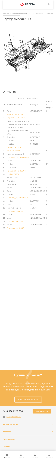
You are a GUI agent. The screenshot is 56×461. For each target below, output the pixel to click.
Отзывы (6, 446)
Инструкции (9, 439)
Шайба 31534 (13, 174)
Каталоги (7, 432)
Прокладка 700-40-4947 (18, 157)
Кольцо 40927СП (15, 147)
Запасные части (10, 424)
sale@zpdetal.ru (14, 416)
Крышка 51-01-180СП (16, 171)
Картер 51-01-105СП (16, 114)
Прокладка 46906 (15, 211)
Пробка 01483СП (15, 221)
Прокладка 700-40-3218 (18, 198)
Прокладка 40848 (15, 228)
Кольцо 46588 (13, 150)
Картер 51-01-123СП (16, 118)
